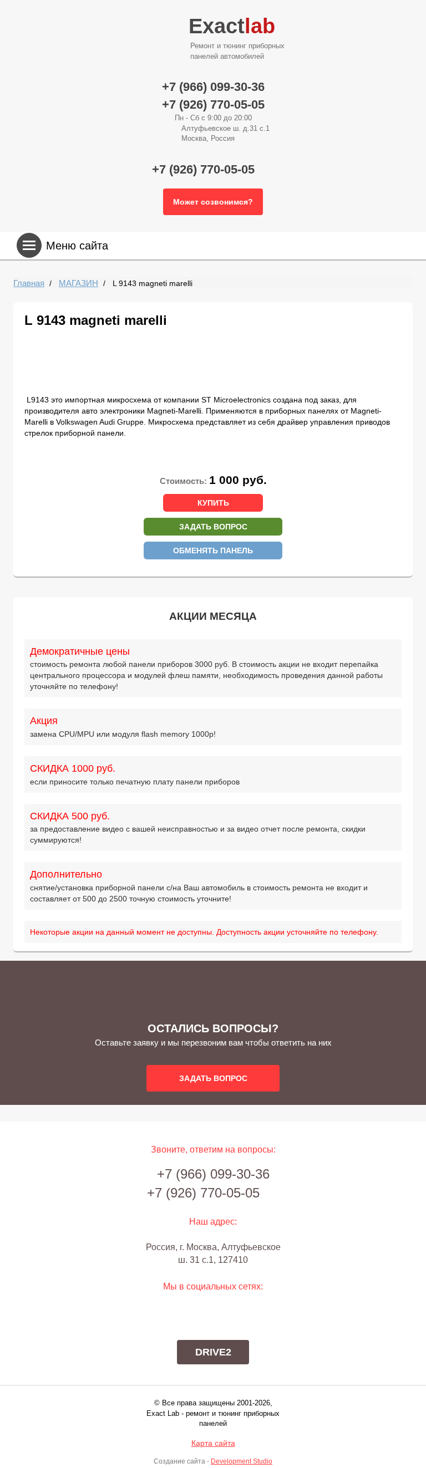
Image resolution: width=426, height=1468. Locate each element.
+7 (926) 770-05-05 (213, 104)
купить (213, 502)
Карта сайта (213, 1443)
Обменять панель (213, 550)
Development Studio (241, 1461)
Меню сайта (77, 245)
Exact (237, 37)
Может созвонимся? (213, 201)
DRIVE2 (213, 1352)
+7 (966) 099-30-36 (213, 87)
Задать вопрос (213, 526)
